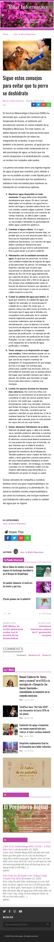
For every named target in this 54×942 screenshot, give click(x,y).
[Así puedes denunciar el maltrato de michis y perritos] (43, 587)
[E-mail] (43, 104)
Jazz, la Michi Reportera (14, 101)
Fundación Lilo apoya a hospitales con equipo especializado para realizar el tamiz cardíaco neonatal (34, 728)
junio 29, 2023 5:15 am (35, 101)
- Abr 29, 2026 (28, 718)
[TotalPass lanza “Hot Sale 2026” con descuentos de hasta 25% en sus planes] (10, 711)
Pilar (21, 700)
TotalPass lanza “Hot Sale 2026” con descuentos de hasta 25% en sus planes (34, 710)
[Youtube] (20, 911)
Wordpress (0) (35, 655)
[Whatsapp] (48, 104)
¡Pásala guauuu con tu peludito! (16, 599)
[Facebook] (33, 104)
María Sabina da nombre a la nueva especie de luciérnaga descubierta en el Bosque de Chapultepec (18, 570)
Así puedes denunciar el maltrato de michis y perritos (17, 584)
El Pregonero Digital (16, 840)
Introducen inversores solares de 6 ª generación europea (41, 630)
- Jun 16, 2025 (28, 700)
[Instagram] (14, 911)
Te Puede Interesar (13, 560)
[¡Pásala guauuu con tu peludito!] (43, 603)
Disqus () (46, 655)
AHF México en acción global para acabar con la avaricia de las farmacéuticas (13, 632)
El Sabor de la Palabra (17, 795)
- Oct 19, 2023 (28, 751)
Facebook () (22, 655)
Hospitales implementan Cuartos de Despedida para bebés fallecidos (35, 744)
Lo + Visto (9, 670)
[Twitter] (38, 104)
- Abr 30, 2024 (28, 736)
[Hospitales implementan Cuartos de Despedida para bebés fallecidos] (10, 747)
